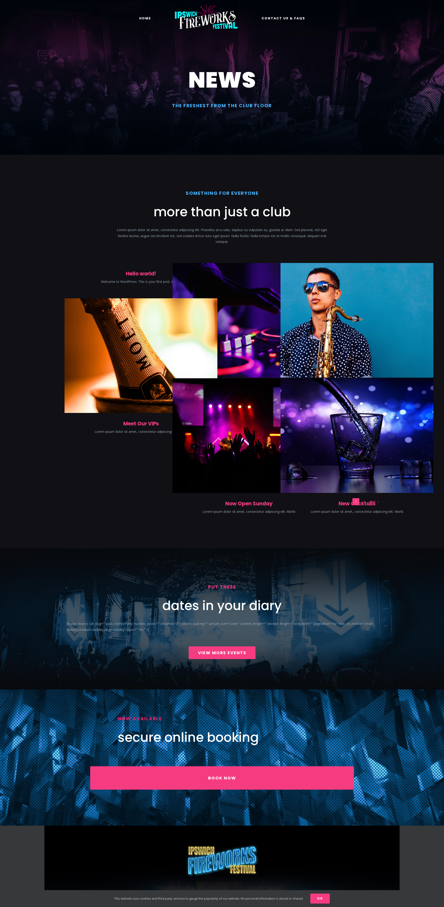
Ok (320, 898)
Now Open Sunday (249, 503)
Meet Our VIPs (141, 423)
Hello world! (141, 273)
